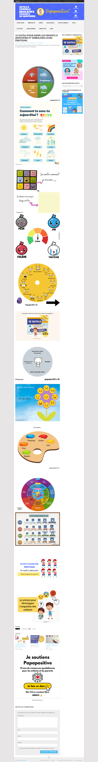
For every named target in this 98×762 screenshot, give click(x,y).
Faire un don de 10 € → (37, 700)
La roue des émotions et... (70, 1)
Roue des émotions (34, 643)
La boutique (20, 23)
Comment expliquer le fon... (28, 1)
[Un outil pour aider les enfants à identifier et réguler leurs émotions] (52, 639)
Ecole (74, 23)
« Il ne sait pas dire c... (42, 1)
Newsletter (42, 28)
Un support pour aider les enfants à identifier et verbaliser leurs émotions (20, 645)
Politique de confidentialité (65, 760)
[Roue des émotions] (37, 639)
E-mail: (19, 736)
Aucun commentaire (39, 42)
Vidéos (41, 23)
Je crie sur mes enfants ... (56, 1)
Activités (20, 28)
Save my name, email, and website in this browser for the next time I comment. (36, 748)
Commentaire (21, 715)
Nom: (19, 730)
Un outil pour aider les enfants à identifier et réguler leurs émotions (52, 645)
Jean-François (18, 42)
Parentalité (31, 23)
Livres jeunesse (31, 28)
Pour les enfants (63, 23)
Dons (51, 28)
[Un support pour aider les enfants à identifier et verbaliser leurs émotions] (22, 639)
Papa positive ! (23, 760)
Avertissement (79, 760)
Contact (53, 760)
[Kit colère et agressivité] (72, 56)
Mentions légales (44, 760)
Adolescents (50, 23)
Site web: (20, 742)
